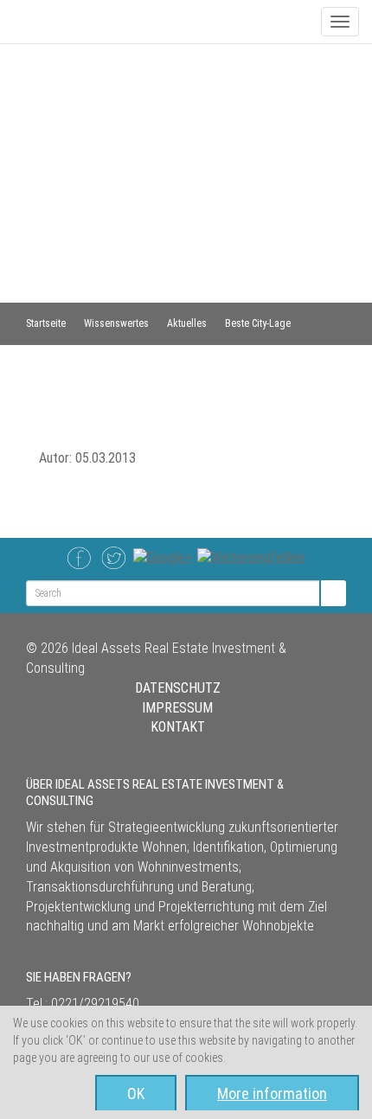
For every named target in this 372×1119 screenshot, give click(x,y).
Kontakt (178, 727)
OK (135, 1093)
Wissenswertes (116, 323)
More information (272, 1093)
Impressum (177, 708)
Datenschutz (178, 688)
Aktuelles (187, 323)
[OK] (332, 593)
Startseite (46, 323)
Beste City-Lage (258, 323)
